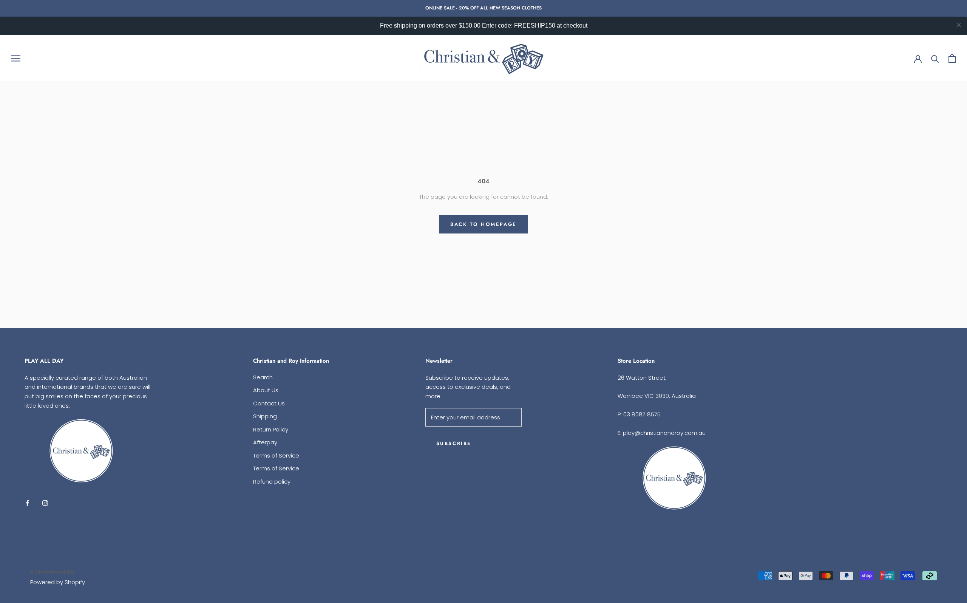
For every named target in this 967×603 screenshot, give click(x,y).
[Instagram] (45, 503)
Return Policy (270, 429)
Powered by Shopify (57, 582)
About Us (265, 390)
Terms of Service (276, 455)
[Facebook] (27, 503)
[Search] (935, 58)
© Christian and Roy (52, 571)
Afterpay (265, 442)
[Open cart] (952, 58)
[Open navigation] (15, 58)
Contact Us (269, 403)
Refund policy (271, 481)
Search (263, 377)
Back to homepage (483, 224)
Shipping (265, 416)
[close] (958, 25)
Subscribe (453, 443)
